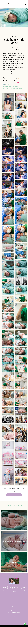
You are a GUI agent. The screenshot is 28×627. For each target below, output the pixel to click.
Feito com (14, 625)
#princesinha (12, 86)
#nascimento (13, 88)
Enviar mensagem (14, 610)
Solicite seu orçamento (14, 494)
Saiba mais (14, 595)
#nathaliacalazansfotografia (11, 84)
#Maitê (16, 86)
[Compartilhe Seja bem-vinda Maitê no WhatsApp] (12, 491)
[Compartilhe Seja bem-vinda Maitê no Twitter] (14, 491)
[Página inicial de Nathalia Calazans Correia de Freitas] (6, 3)
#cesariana (5, 86)
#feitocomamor (19, 88)
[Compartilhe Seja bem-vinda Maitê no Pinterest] (17, 491)
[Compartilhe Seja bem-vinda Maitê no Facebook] (10, 491)
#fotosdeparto (6, 88)
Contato (14, 620)
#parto (19, 84)
